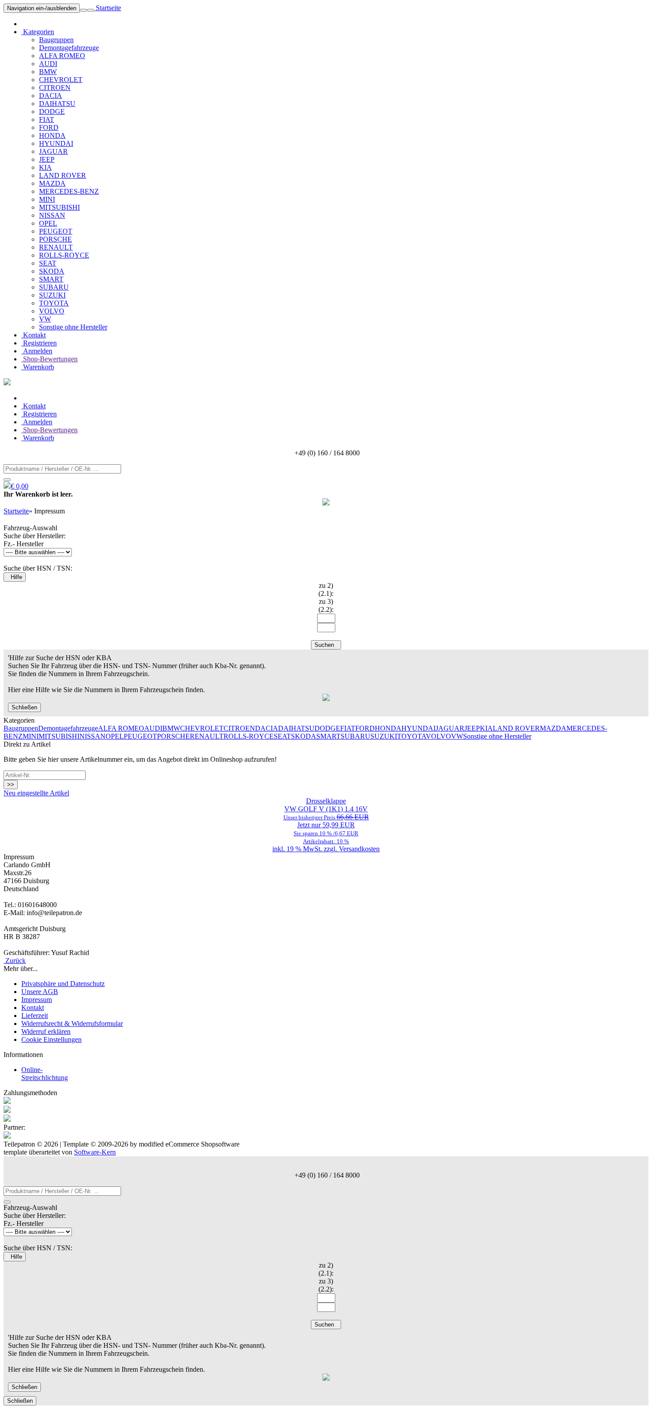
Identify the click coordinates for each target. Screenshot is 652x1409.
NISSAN (52, 215)
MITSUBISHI (59, 207)
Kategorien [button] (37, 31)
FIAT (46, 119)
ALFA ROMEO (62, 55)
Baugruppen (56, 39)
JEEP (47, 159)
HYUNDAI (56, 143)
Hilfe (14, 577)
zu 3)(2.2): (326, 605)
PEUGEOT (55, 231)
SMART (51, 279)
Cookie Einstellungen (51, 1039)
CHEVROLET (60, 79)
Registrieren (39, 343)
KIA (45, 167)
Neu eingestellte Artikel (36, 793)
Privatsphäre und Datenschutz (63, 983)
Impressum (36, 999)
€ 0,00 (19, 486)
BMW (48, 71)
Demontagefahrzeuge (69, 47)
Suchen (326, 645)
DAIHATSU (57, 103)
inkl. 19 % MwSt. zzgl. (305, 849)
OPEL (48, 223)
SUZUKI (52, 295)
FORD (49, 127)
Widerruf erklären (46, 1031)
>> (10, 784)
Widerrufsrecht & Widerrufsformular (72, 1023)
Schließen (24, 707)
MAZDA (52, 183)
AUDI (48, 63)
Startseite (107, 8)
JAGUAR (53, 151)
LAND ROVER (62, 175)
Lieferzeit (34, 1015)
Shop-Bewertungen (49, 359)
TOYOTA (54, 303)
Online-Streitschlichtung (44, 1073)
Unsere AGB (39, 991)
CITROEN (55, 87)
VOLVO (51, 311)
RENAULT (56, 247)
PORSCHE (55, 239)
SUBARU (54, 287)
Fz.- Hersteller (23, 544)
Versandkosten (359, 849)
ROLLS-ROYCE (64, 255)
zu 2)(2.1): (326, 589)
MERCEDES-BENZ (69, 191)
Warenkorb (37, 367)
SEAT (47, 263)
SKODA (51, 271)
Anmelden (36, 351)
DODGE (52, 111)
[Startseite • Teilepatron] (7, 383)
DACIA (50, 95)
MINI (47, 199)
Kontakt (33, 335)
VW (45, 319)
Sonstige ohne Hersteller (73, 327)
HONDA (52, 135)
